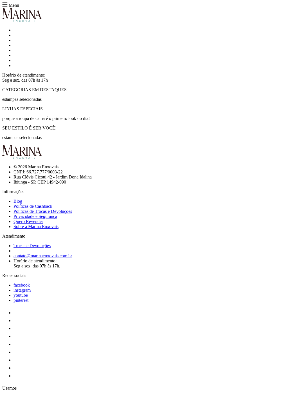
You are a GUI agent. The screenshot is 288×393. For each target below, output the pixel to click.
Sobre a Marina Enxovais (36, 226)
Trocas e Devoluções (32, 245)
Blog (18, 201)
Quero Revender (28, 221)
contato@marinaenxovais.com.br (43, 255)
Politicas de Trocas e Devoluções (43, 211)
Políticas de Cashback (33, 206)
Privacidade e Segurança (35, 216)
